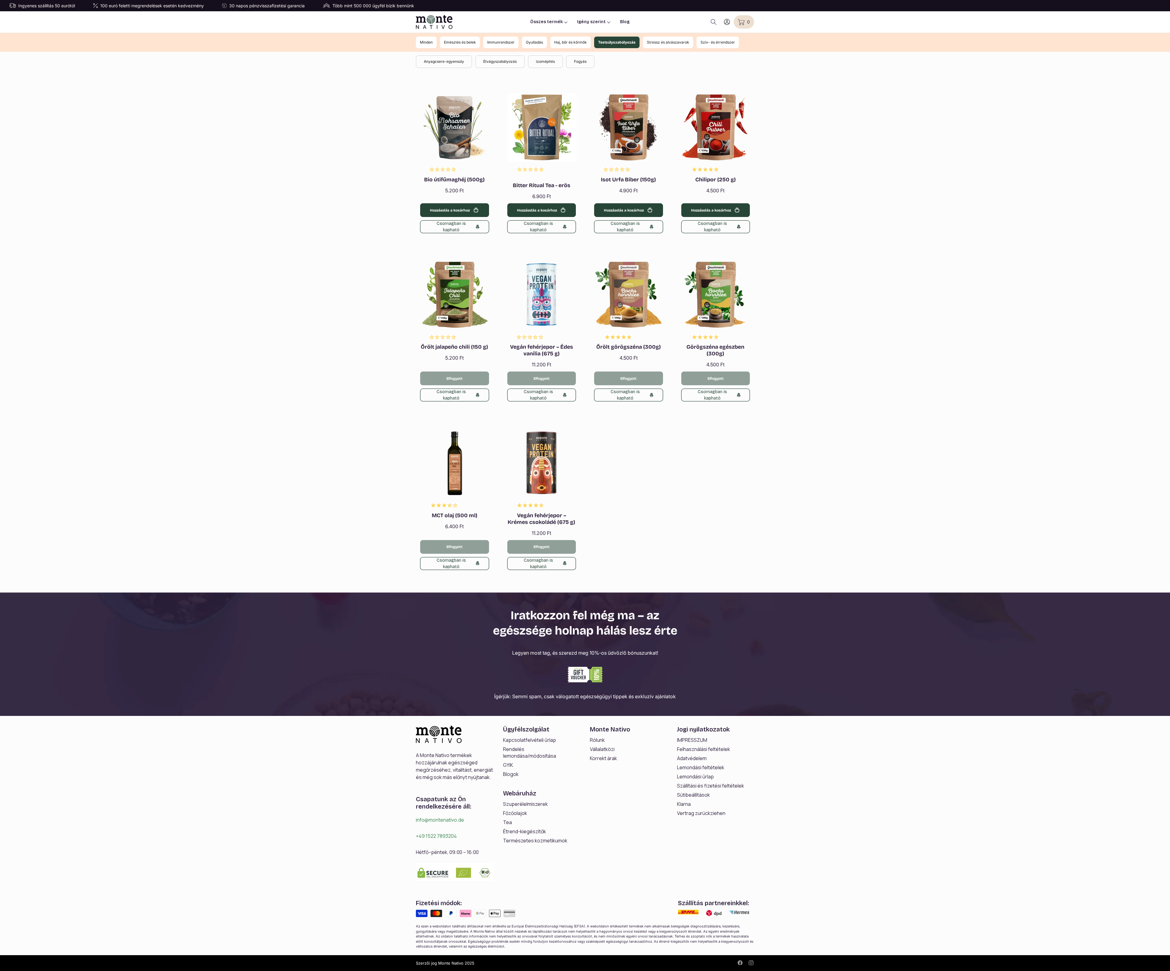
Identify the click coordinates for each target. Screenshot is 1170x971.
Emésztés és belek (460, 42)
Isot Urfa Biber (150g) (628, 179)
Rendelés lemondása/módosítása (529, 752)
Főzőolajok (515, 813)
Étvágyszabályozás (500, 61)
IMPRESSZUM (692, 740)
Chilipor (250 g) (715, 179)
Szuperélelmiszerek (525, 804)
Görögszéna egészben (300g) (715, 350)
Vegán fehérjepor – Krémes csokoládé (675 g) (541, 518)
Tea (507, 822)
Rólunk (597, 740)
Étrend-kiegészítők (524, 831)
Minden (426, 42)
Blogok (511, 774)
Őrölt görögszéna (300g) (628, 347)
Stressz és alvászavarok (668, 42)
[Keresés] (713, 22)
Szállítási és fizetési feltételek (710, 785)
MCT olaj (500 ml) (454, 515)
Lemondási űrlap (695, 776)
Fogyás (580, 61)
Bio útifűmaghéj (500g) (454, 179)
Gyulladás (534, 42)
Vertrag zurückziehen (701, 813)
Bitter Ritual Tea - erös (541, 185)
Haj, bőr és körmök (570, 42)
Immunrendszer (501, 42)
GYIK (508, 765)
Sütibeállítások (693, 794)
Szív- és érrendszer (717, 42)
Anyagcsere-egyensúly (444, 61)
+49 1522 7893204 (436, 836)
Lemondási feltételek (700, 767)
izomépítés (545, 61)
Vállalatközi (602, 749)
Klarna (684, 804)
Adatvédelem (692, 758)
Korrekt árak (603, 758)
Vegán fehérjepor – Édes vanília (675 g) (541, 350)
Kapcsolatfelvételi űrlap (529, 740)
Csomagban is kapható (451, 227)
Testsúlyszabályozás (617, 42)
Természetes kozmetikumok (535, 840)
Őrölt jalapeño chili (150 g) (454, 347)
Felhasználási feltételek (703, 749)
